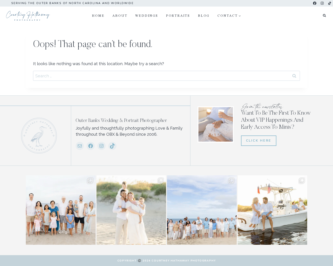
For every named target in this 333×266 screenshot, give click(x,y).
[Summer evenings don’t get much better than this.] (272, 210)
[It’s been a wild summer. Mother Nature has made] (202, 210)
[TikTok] (329, 3)
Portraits (178, 15)
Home (98, 15)
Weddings (146, 15)
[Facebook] (314, 3)
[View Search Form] (324, 15)
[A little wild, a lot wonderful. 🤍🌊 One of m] (131, 210)
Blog (204, 15)
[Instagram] (322, 3)
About (119, 15)
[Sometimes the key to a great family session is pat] (61, 210)
